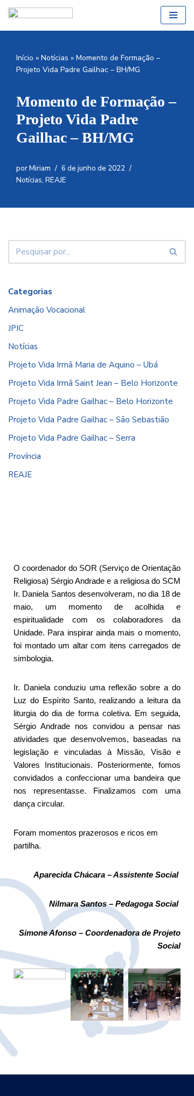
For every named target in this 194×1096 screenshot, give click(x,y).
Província (24, 456)
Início (24, 58)
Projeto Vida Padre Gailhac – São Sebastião (88, 419)
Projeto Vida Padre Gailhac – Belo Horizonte (90, 401)
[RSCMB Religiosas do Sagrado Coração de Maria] (40, 15)
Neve (55, 1085)
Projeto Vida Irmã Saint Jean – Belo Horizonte (93, 383)
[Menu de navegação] (173, 15)
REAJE (55, 180)
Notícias (54, 58)
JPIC (16, 328)
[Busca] (174, 252)
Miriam (40, 168)
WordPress (128, 1085)
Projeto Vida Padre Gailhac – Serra (71, 438)
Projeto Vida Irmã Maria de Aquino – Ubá (83, 364)
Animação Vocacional (46, 310)
